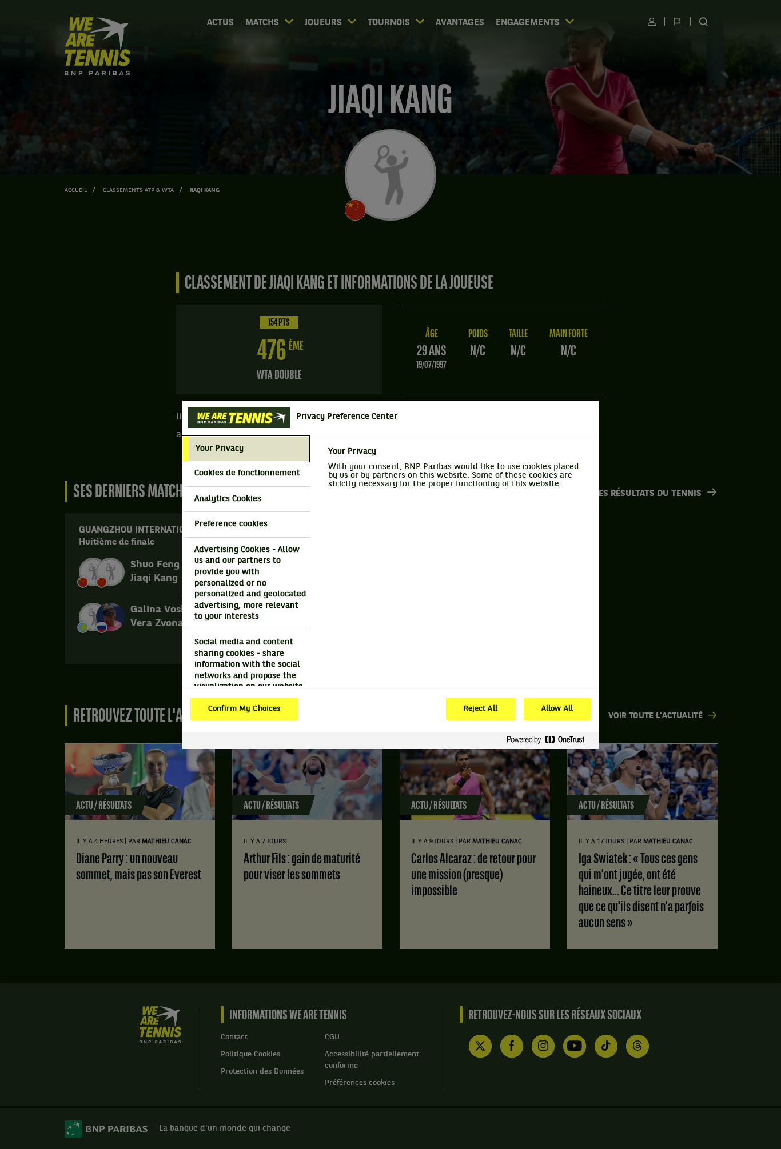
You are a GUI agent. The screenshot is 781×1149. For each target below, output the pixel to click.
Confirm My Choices (244, 709)
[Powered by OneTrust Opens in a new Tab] (550, 740)
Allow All (557, 709)
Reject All (480, 709)
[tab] (246, 449)
